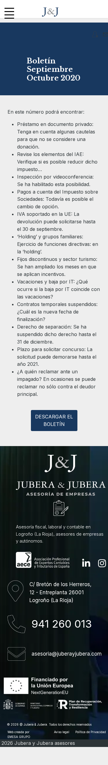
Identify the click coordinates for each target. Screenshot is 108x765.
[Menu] (9, 12)
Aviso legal (61, 732)
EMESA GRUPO (19, 737)
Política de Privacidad (90, 732)
